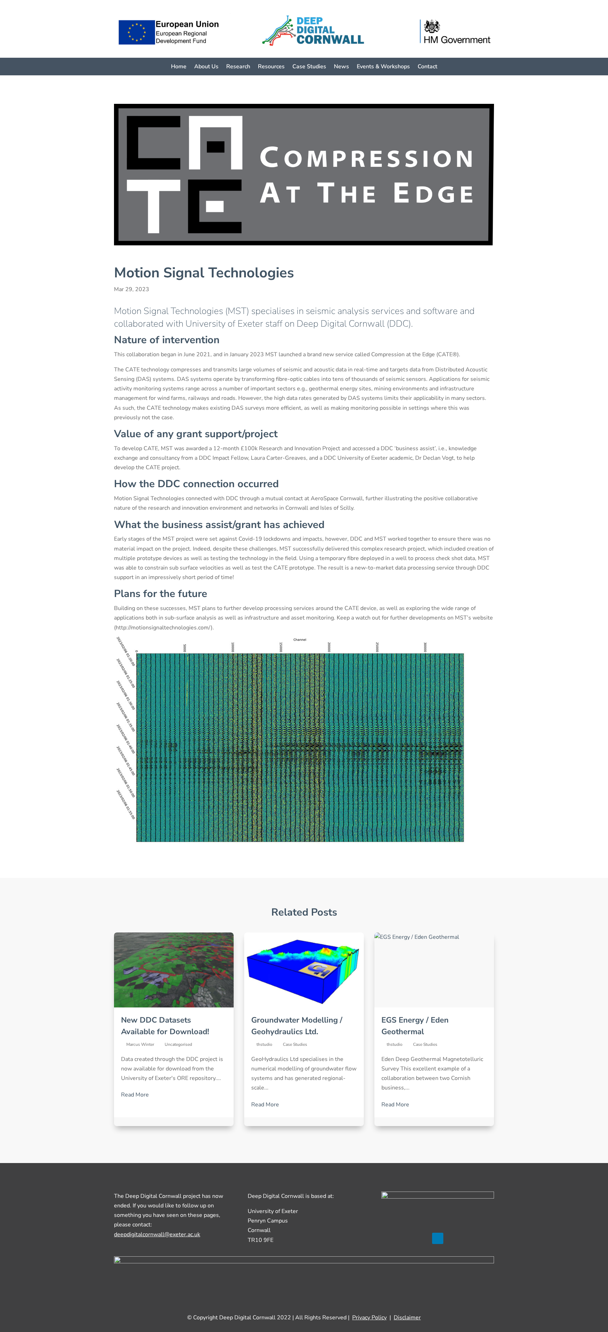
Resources (271, 67)
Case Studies (309, 67)
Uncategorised (178, 1044)
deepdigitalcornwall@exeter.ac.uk (157, 1234)
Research (238, 67)
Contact (427, 67)
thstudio (264, 1044)
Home (178, 67)
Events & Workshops (383, 67)
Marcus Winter (140, 1044)
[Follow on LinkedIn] (437, 1238)
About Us (206, 67)
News (341, 67)
